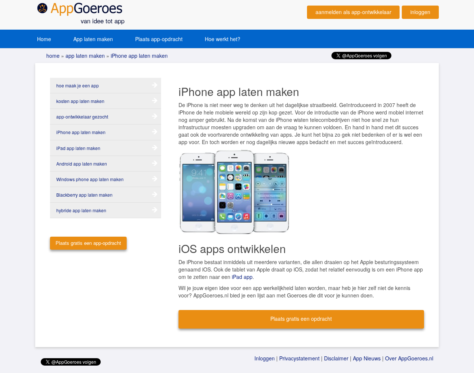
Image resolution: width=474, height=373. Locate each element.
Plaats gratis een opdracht (301, 318)
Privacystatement (299, 358)
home (53, 55)
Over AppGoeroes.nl (409, 358)
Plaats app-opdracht (159, 39)
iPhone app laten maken (138, 55)
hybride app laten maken (81, 210)
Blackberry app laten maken (84, 195)
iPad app (242, 276)
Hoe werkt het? (222, 39)
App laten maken (93, 39)
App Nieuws (367, 358)
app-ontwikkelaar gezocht (82, 116)
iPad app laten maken (78, 148)
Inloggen (264, 358)
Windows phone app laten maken (90, 179)
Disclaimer (336, 358)
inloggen (420, 12)
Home (44, 39)
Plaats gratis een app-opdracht (88, 242)
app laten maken (84, 55)
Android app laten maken (81, 163)
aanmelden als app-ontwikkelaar (353, 12)
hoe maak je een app (77, 85)
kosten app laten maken (80, 101)
